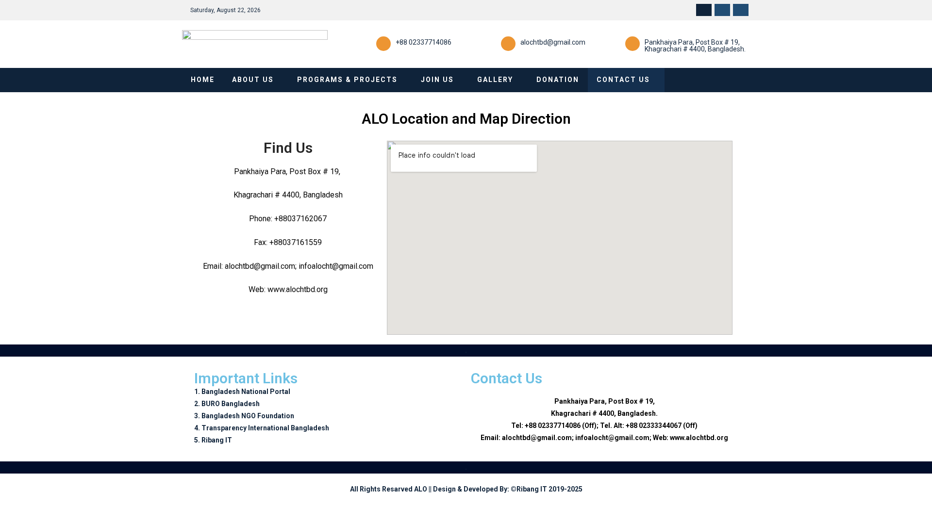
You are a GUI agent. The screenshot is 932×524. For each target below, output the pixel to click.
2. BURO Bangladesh (227, 404)
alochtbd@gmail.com (552, 42)
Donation (557, 79)
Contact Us (623, 79)
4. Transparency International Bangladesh (261, 428)
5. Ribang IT (213, 440)
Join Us (437, 79)
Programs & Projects (347, 79)
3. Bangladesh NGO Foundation (244, 416)
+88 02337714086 (423, 42)
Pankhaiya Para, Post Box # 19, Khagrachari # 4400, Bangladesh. (695, 45)
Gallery (495, 79)
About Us (253, 79)
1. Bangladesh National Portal (242, 391)
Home (203, 79)
